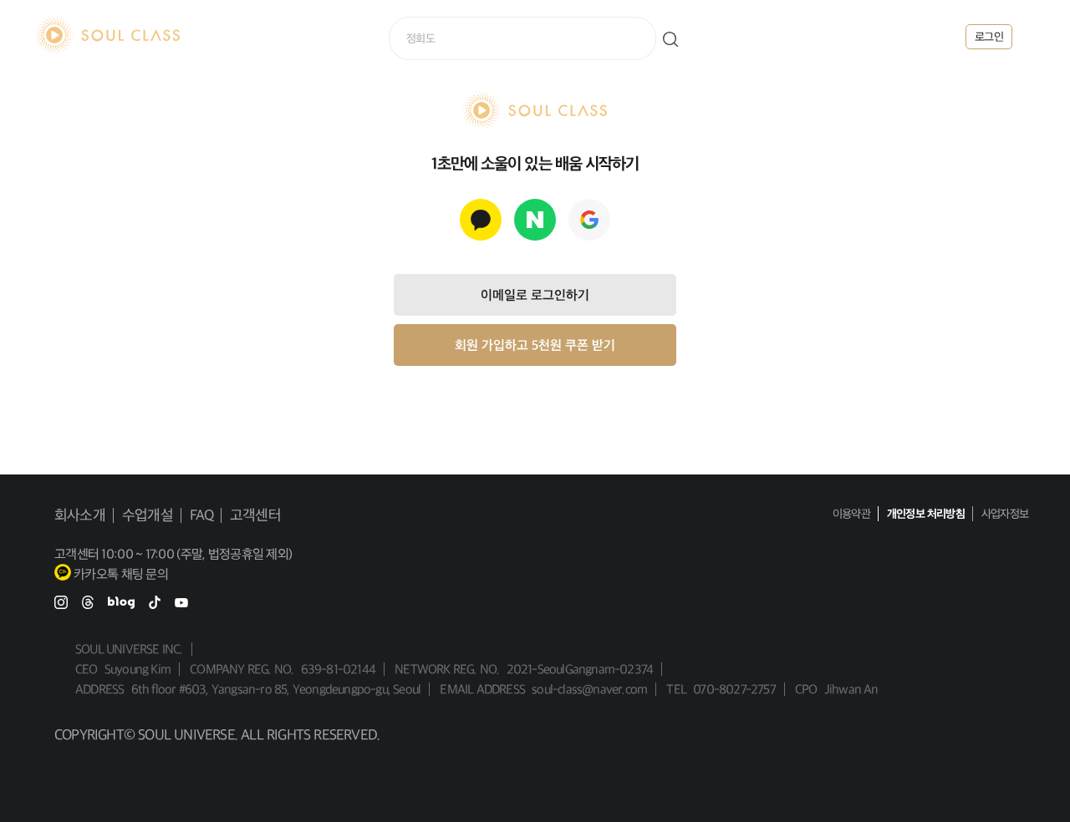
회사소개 (79, 515)
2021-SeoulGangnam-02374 (580, 669)
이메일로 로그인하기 (535, 295)
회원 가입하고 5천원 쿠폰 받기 (535, 345)
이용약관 (851, 514)
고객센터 (255, 515)
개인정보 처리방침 (926, 514)
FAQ (202, 515)
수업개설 (147, 515)
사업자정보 (1004, 514)
